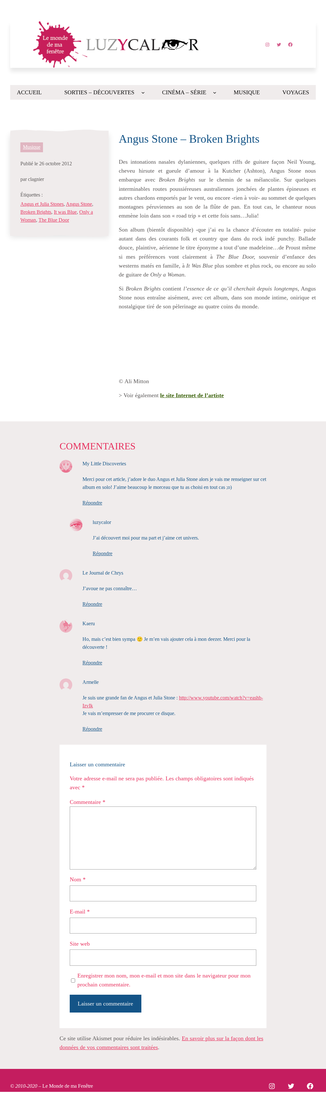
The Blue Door (54, 220)
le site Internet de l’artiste (192, 395)
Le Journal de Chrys (102, 573)
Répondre (92, 502)
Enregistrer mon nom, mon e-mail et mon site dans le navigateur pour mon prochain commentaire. (164, 980)
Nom (78, 879)
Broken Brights (35, 212)
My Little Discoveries (104, 463)
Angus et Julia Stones (42, 204)
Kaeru (88, 623)
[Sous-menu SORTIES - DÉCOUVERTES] (143, 92)
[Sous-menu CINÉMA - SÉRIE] (214, 92)
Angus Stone (79, 204)
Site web (80, 944)
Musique (31, 147)
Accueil (29, 92)
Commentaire (87, 802)
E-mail (80, 911)
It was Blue (65, 212)
